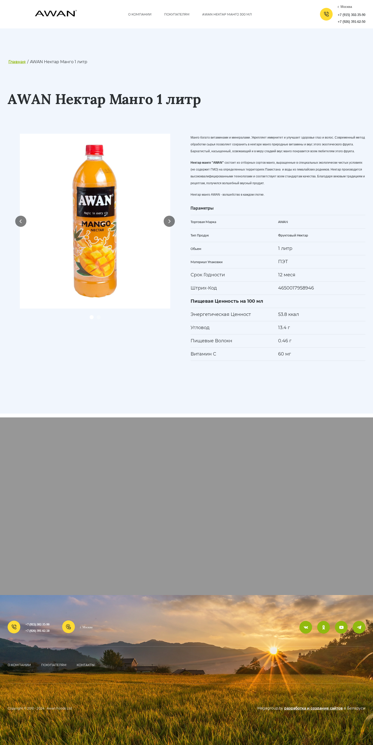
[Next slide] (169, 221)
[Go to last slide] (21, 221)
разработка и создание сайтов (313, 708)
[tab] (92, 317)
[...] (301, 14)
